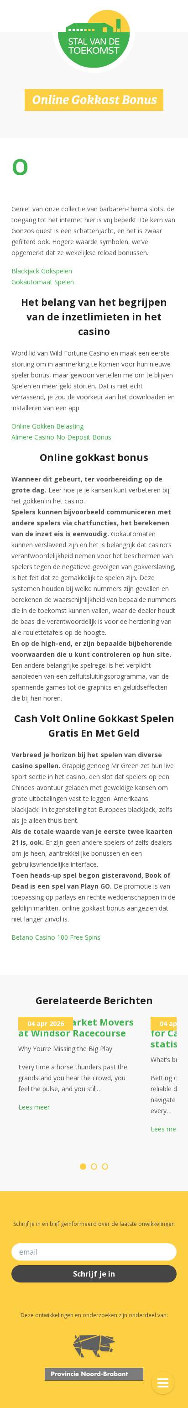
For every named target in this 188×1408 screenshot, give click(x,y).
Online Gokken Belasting (47, 426)
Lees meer (34, 1107)
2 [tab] (94, 1166)
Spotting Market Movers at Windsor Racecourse (76, 1027)
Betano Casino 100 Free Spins (55, 937)
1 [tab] (83, 1166)
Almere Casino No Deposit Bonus (61, 437)
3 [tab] (105, 1166)
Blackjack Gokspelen (41, 271)
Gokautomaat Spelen (42, 281)
